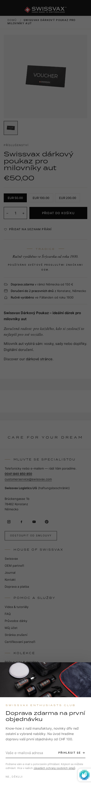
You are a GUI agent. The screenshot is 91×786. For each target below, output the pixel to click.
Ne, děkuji (14, 776)
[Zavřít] (83, 670)
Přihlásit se (69, 752)
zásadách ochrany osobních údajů (54, 768)
